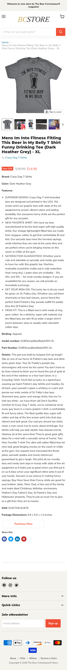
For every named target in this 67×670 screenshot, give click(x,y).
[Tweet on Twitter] (10, 539)
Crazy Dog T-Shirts (16, 157)
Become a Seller (49, 658)
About (13, 658)
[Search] (60, 32)
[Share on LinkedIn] (17, 539)
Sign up (53, 623)
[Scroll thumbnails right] (62, 124)
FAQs (22, 658)
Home (5, 42)
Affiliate (33, 658)
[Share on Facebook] (4, 539)
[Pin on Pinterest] (23, 539)
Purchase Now (23, 524)
